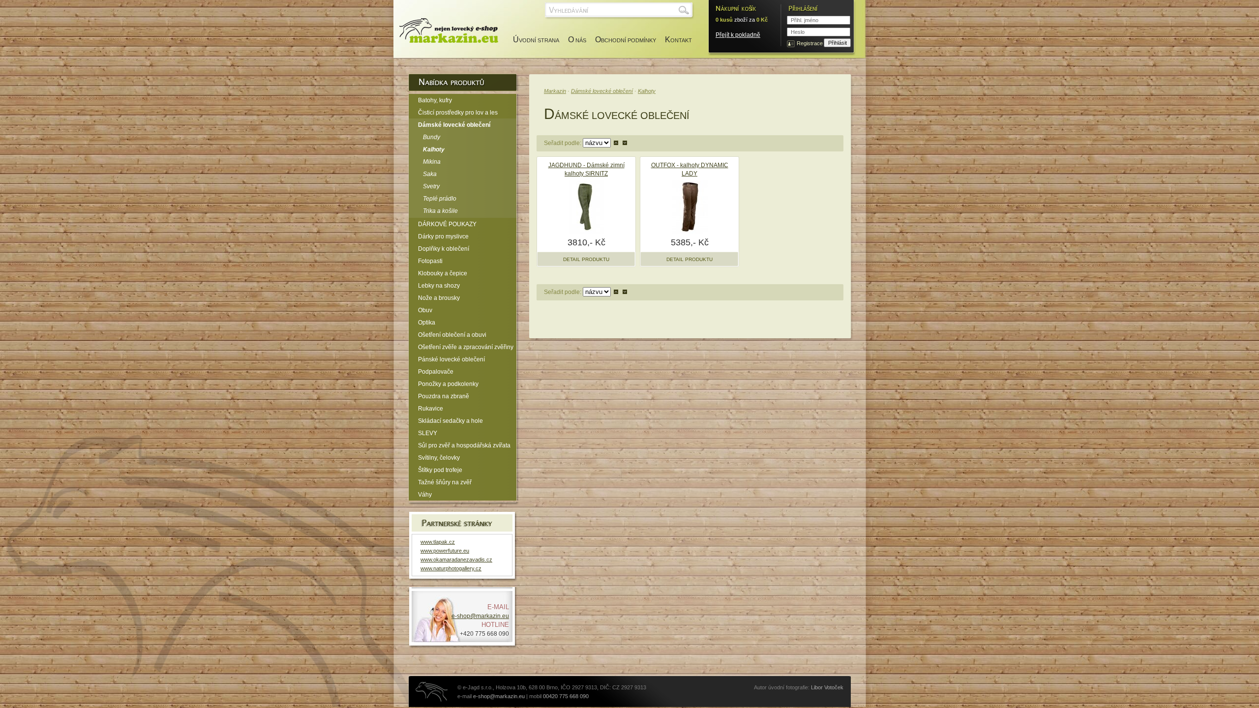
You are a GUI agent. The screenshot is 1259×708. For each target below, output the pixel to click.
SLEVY (427, 433)
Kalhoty (647, 91)
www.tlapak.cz (437, 542)
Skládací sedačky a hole (450, 420)
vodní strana (536, 40)
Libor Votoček (827, 687)
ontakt (678, 40)
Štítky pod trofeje (440, 470)
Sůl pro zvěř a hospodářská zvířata (464, 445)
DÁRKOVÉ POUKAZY (447, 224)
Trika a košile (440, 210)
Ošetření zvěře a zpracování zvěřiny (465, 347)
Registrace (810, 43)
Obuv (425, 310)
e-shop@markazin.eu (480, 616)
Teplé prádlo (439, 198)
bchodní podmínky (625, 40)
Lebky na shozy (439, 285)
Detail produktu (586, 259)
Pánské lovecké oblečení (451, 359)
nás (577, 40)
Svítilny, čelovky (439, 457)
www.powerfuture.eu (444, 551)
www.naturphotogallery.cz (450, 568)
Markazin (555, 91)
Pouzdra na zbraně (443, 396)
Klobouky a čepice (442, 273)
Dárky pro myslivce (443, 236)
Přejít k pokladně (738, 34)
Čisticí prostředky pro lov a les (458, 112)
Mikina (432, 161)
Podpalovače (435, 371)
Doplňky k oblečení (443, 248)
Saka (430, 174)
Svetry (431, 186)
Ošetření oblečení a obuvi (452, 334)
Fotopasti (430, 261)
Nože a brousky (439, 298)
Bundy (431, 137)
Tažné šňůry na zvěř (445, 482)
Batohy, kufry (435, 100)
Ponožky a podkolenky (448, 384)
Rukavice (430, 408)
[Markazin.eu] (445, 30)
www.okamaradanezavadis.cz (456, 559)
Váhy (425, 494)
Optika (426, 322)
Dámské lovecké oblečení (602, 91)
